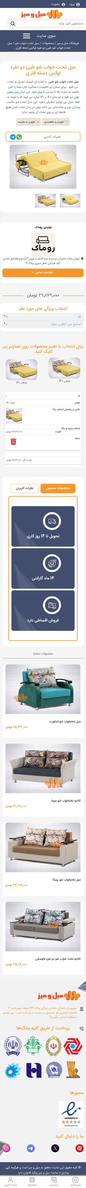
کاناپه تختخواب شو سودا (66, 800)
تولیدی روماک (43, 227)
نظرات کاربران (24, 488)
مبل (39, 92)
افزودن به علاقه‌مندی (54, 122)
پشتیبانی (53, 1185)
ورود (72, 4)
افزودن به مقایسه (26, 122)
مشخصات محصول (58, 488)
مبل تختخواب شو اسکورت (65, 721)
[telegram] (13, 137)
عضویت (56, 4)
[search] (4, 24)
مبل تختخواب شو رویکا (67, 879)
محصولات (32, 1185)
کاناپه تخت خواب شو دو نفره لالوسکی (58, 959)
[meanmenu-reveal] (25, 37)
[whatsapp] (19, 137)
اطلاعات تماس (43, 272)
